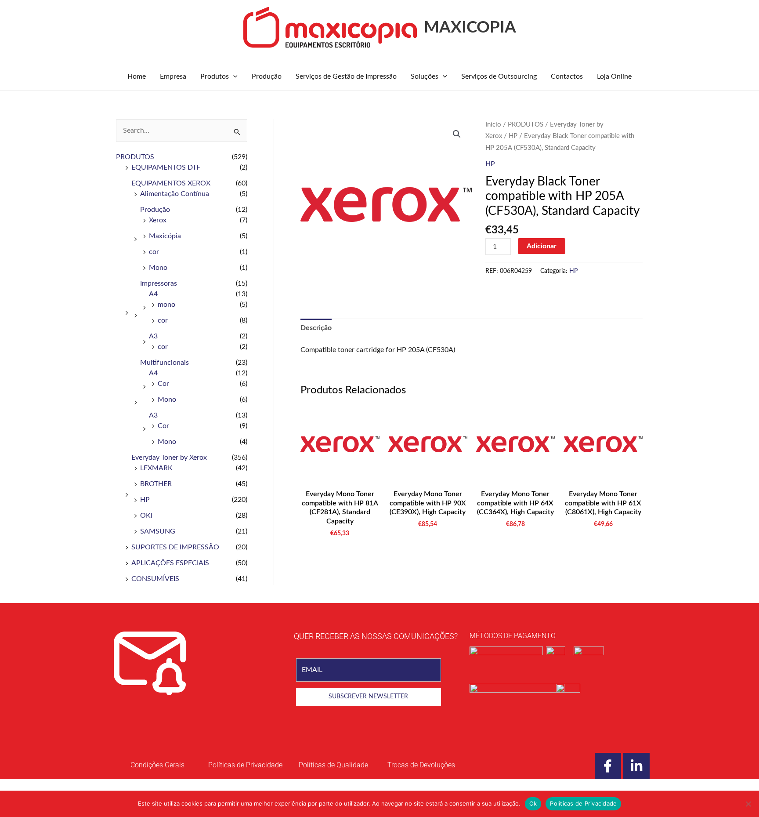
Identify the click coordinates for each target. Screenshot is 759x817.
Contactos (567, 76)
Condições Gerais (157, 765)
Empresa (173, 76)
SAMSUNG (157, 531)
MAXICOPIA (470, 27)
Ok (533, 803)
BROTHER (156, 483)
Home (136, 76)
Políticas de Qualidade (333, 765)
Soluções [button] (424, 76)
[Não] (748, 803)
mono (166, 304)
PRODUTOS (135, 156)
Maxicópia (165, 236)
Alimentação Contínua (174, 193)
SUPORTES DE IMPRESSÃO (175, 547)
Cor (163, 383)
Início (493, 124)
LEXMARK (156, 468)
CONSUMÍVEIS (155, 578)
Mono (158, 267)
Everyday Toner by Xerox (169, 457)
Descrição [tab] (316, 327)
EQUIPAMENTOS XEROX (170, 183)
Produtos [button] (214, 76)
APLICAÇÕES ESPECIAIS (170, 562)
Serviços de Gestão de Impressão (346, 76)
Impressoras (158, 283)
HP (145, 499)
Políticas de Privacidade (583, 803)
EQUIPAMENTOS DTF (165, 167)
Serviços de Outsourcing (499, 76)
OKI (146, 515)
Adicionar (542, 246)
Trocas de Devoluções (421, 765)
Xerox (157, 220)
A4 (153, 294)
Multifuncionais (164, 362)
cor (154, 251)
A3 (153, 336)
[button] (233, 76)
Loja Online (614, 76)
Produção (267, 76)
